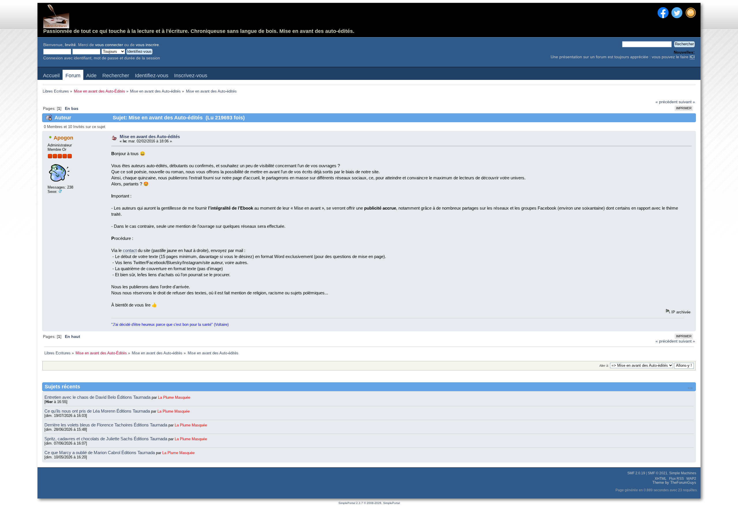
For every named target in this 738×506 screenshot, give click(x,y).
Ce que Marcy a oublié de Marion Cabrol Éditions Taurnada (100, 452)
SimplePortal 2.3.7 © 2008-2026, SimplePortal (369, 503)
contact (130, 250)
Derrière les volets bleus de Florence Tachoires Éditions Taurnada (106, 424)
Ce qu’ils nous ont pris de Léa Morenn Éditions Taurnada (97, 411)
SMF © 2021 (657, 473)
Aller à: (604, 365)
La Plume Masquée (174, 397)
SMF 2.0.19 (636, 473)
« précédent (666, 102)
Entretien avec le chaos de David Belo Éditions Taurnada (98, 397)
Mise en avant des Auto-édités (150, 136)
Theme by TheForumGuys (674, 483)
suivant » (687, 102)
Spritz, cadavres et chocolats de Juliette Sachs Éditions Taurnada (106, 438)
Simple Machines (682, 473)
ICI (692, 57)
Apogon (63, 138)
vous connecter (109, 45)
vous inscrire (147, 45)
